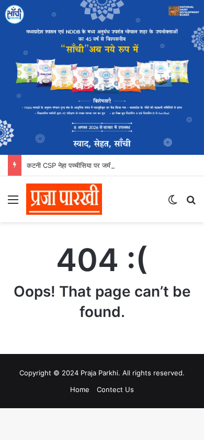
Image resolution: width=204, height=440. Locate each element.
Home (79, 389)
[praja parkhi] (64, 199)
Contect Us (115, 389)
